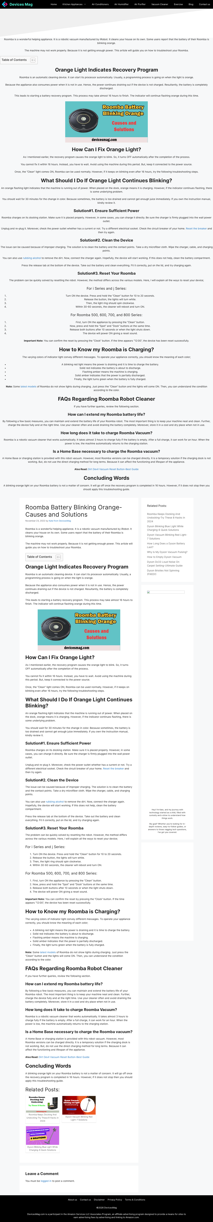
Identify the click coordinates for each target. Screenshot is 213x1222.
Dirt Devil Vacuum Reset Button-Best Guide (113, 469)
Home (54, 4)
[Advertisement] (167, 891)
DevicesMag (110, 1207)
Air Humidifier (121, 4)
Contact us (204, 4)
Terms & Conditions (135, 1199)
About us (72, 1199)
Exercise (178, 4)
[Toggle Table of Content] (31, 60)
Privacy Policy (115, 1199)
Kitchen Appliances (72, 4)
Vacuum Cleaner (159, 4)
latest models (28, 386)
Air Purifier (140, 4)
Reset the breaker (196, 228)
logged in (46, 1181)
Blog (191, 4)
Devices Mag (21, 4)
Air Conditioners (100, 4)
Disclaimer (99, 1199)
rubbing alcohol (32, 258)
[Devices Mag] (4, 4)
